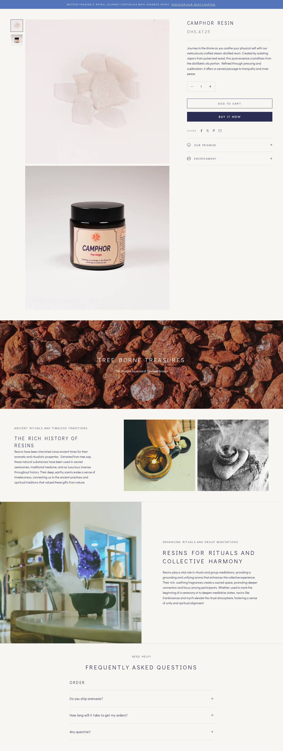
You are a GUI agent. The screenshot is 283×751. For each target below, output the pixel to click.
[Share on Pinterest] (214, 130)
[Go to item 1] (17, 25)
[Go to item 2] (17, 40)
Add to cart (229, 103)
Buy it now (230, 117)
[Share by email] (220, 130)
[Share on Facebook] (201, 130)
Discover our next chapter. (194, 4)
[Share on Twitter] (207, 130)
